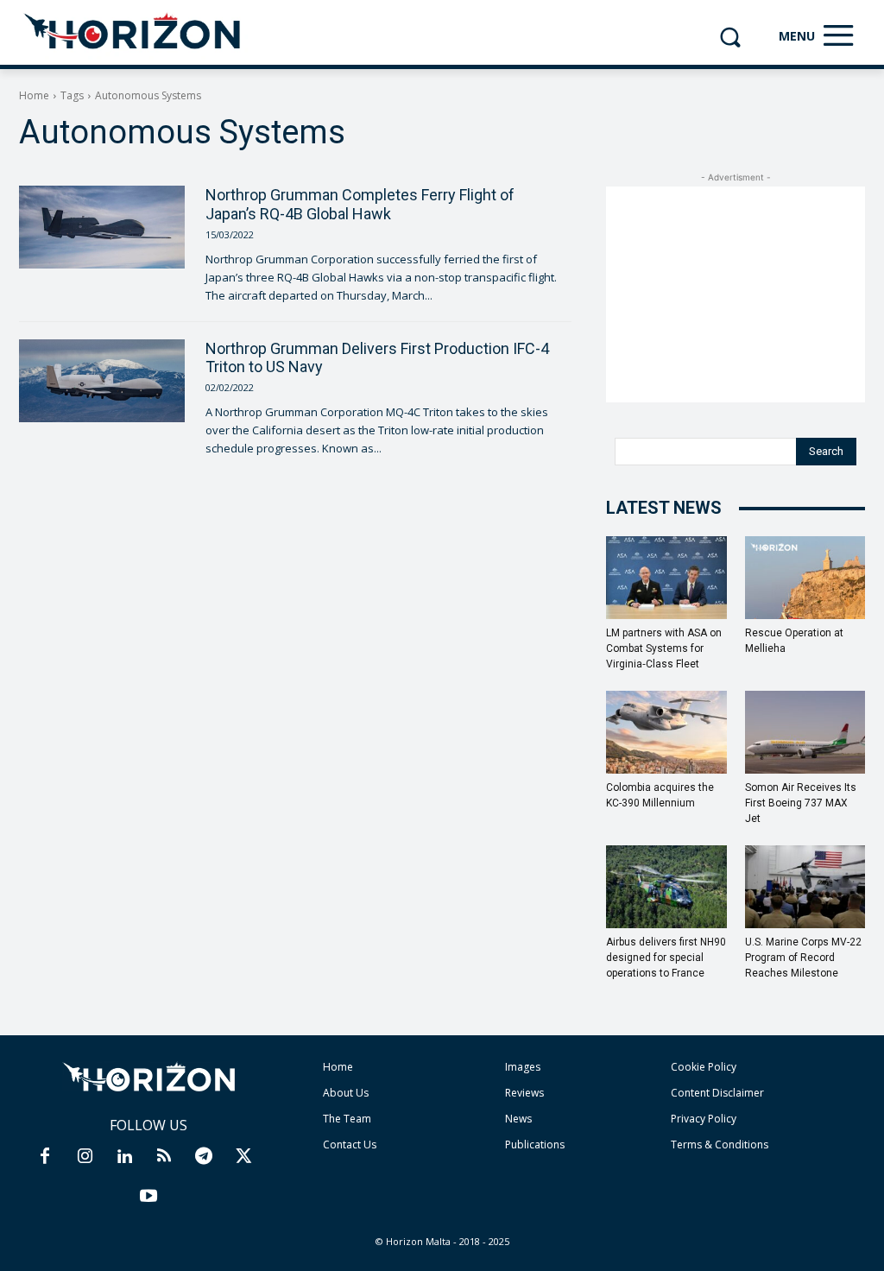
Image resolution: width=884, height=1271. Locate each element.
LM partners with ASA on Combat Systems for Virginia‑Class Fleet (664, 648)
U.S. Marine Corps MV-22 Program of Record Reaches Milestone (803, 957)
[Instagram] (84, 1157)
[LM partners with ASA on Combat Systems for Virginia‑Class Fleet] (666, 577)
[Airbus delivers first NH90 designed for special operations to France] (666, 886)
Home (34, 95)
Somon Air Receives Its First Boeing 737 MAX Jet (800, 803)
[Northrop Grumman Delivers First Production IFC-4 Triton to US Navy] (102, 380)
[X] (243, 1157)
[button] (730, 37)
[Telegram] (203, 1157)
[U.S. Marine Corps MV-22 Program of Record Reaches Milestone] (805, 886)
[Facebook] (44, 1157)
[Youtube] (148, 1196)
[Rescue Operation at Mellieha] (805, 577)
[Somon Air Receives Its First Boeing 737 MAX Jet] (805, 732)
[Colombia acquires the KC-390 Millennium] (666, 732)
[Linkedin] (124, 1157)
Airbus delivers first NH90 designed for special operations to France (666, 957)
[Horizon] (133, 32)
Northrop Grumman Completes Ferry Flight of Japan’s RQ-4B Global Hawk (360, 204)
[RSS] (164, 1157)
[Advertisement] (735, 294)
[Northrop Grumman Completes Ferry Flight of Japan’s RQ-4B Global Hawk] (102, 227)
